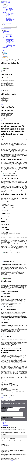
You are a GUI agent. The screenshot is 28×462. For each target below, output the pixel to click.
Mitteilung (3, 411)
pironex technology (7, 48)
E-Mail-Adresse (7, 407)
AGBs (12, 460)
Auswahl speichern (4, 459)
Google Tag (4, 455)
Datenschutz (6, 423)
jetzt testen (3, 65)
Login (4, 37)
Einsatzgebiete (6, 31)
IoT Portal (8, 42)
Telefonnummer (4, 408)
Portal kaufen (9, 36)
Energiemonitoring (10, 41)
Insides (4, 32)
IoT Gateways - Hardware (6, 397)
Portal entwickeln (9, 35)
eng (4, 50)
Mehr (2, 87)
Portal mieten (9, 34)
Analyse (4, 452)
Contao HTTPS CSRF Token (8, 438)
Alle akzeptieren (13, 459)
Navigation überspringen (6, 2)
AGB (4, 422)
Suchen (2, 26)
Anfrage (5, 47)
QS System (8, 43)
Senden (2, 420)
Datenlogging (9, 40)
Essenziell (4, 434)
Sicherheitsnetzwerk (10, 45)
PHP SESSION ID (6, 445)
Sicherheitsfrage (7, 417)
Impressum (5, 425)
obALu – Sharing (10, 39)
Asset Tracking (9, 46)
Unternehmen (4, 410)
